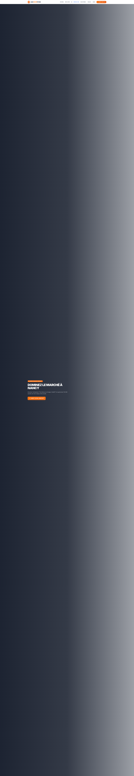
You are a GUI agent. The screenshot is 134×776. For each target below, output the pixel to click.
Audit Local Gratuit (37, 398)
